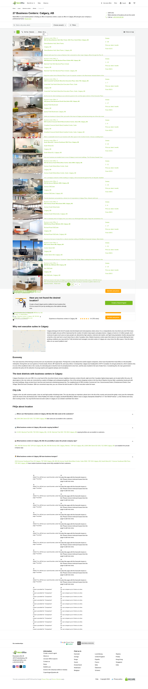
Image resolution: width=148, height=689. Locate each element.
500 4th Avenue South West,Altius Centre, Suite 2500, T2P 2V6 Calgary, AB (78, 461)
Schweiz (97, 670)
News (45, 664)
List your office (107, 3)
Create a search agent (50, 653)
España (97, 659)
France (97, 662)
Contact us (46, 661)
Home (14, 8)
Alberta (34, 8)
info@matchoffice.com (19, 660)
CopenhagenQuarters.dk (50, 672)
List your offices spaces (50, 658)
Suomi (76, 662)
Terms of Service (56, 679)
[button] (38, 38)
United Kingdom (100, 656)
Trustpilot (25, 634)
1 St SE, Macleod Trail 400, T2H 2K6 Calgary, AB (31, 432)
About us (45, 3)
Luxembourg (99, 654)
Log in (124, 3)
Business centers (27, 8)
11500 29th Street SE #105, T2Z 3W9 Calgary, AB (31, 418)
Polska (118, 656)
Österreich (98, 667)
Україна (118, 654)
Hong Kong (119, 659)
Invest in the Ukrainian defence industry (55, 669)
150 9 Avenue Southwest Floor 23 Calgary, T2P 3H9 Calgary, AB (34, 461)
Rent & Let (30, 3)
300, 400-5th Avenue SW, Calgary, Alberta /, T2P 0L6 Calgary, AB (64, 445)
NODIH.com (47, 667)
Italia (96, 665)
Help (39, 3)
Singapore (119, 662)
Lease (19, 8)
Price (115, 3)
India (117, 665)
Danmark (77, 654)
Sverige (76, 656)
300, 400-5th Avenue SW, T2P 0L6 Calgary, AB (29, 445)
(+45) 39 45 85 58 (118, 17)
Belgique (76, 670)
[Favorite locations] (134, 3)
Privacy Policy (45, 679)
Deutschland (78, 665)
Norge (76, 659)
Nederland (77, 667)
